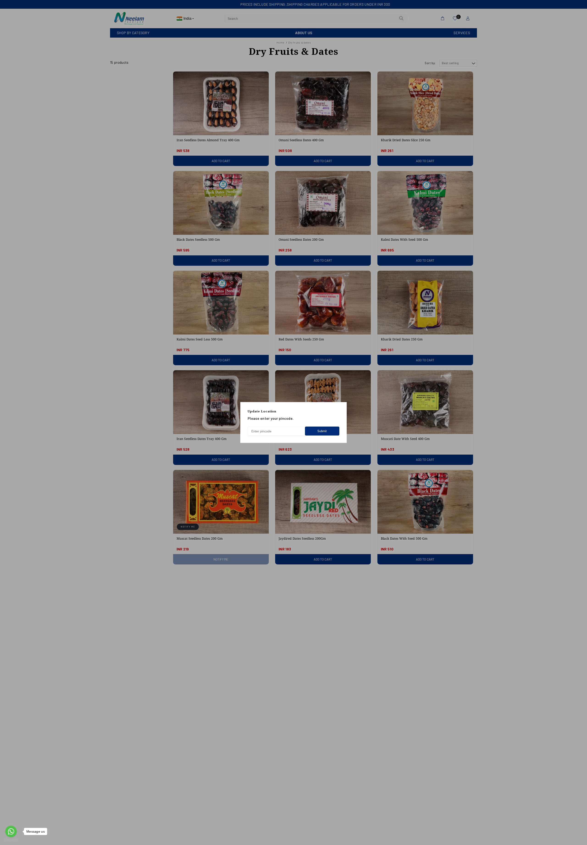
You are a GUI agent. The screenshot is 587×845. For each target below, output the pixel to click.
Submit (322, 431)
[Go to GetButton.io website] (11, 840)
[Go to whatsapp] (11, 831)
